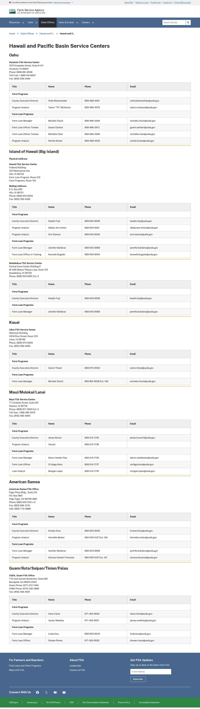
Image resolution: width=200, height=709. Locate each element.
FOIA (71, 702)
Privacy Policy (124, 702)
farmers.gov (32, 702)
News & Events (66, 22)
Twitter (46, 692)
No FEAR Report (53, 702)
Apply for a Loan (142, 3)
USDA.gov (13, 702)
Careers (86, 22)
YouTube (55, 692)
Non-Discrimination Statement (96, 702)
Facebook (37, 692)
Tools (30, 22)
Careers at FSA (77, 670)
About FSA (128, 3)
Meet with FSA (16, 670)
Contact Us (167, 3)
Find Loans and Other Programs (25, 665)
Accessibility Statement (149, 702)
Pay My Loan (156, 3)
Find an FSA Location (182, 3)
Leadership (75, 665)
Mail (64, 692)
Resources (14, 22)
